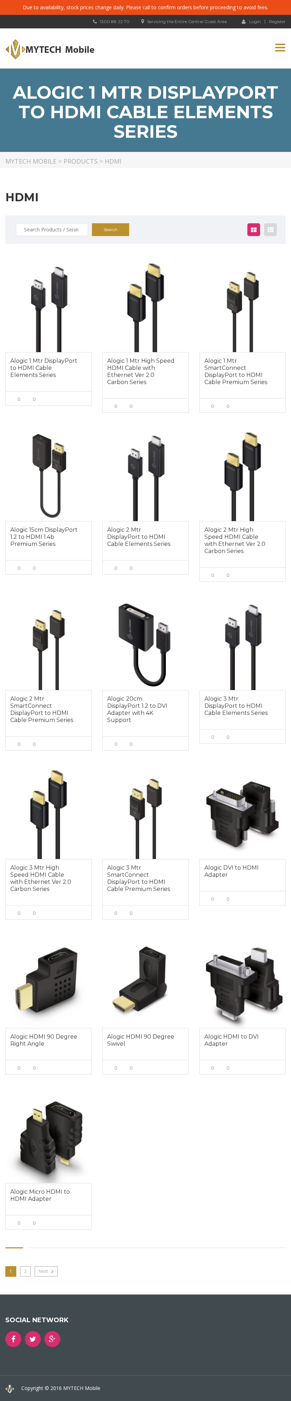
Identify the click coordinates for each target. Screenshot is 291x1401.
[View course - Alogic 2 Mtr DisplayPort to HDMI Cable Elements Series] (145, 476)
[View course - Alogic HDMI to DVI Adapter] (242, 982)
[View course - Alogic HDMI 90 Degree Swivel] (145, 982)
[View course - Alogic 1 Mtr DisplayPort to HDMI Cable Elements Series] (48, 307)
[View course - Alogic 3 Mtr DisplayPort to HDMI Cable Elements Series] (242, 645)
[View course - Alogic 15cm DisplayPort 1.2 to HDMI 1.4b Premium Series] (48, 476)
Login (255, 21)
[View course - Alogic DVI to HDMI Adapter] (242, 813)
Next (44, 1271)
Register (277, 22)
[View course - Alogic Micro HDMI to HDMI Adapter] (48, 1137)
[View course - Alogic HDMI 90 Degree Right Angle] (48, 982)
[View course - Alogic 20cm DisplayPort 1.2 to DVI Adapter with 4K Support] (145, 645)
